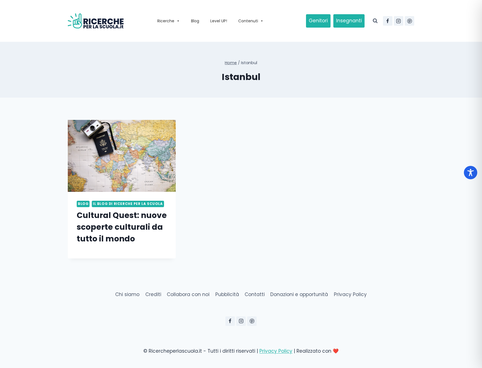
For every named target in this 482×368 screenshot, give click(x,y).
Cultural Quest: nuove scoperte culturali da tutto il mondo (122, 227)
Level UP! (218, 21)
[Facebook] (387, 21)
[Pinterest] (409, 21)
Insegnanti (349, 20)
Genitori (318, 20)
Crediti (153, 294)
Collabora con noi (188, 294)
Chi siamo (127, 294)
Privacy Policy (350, 294)
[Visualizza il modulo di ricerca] (375, 21)
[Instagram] (398, 21)
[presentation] (122, 156)
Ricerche (165, 21)
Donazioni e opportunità (299, 294)
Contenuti (248, 21)
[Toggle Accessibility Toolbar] (470, 172)
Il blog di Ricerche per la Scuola (128, 204)
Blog (195, 21)
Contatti (255, 294)
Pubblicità (227, 294)
